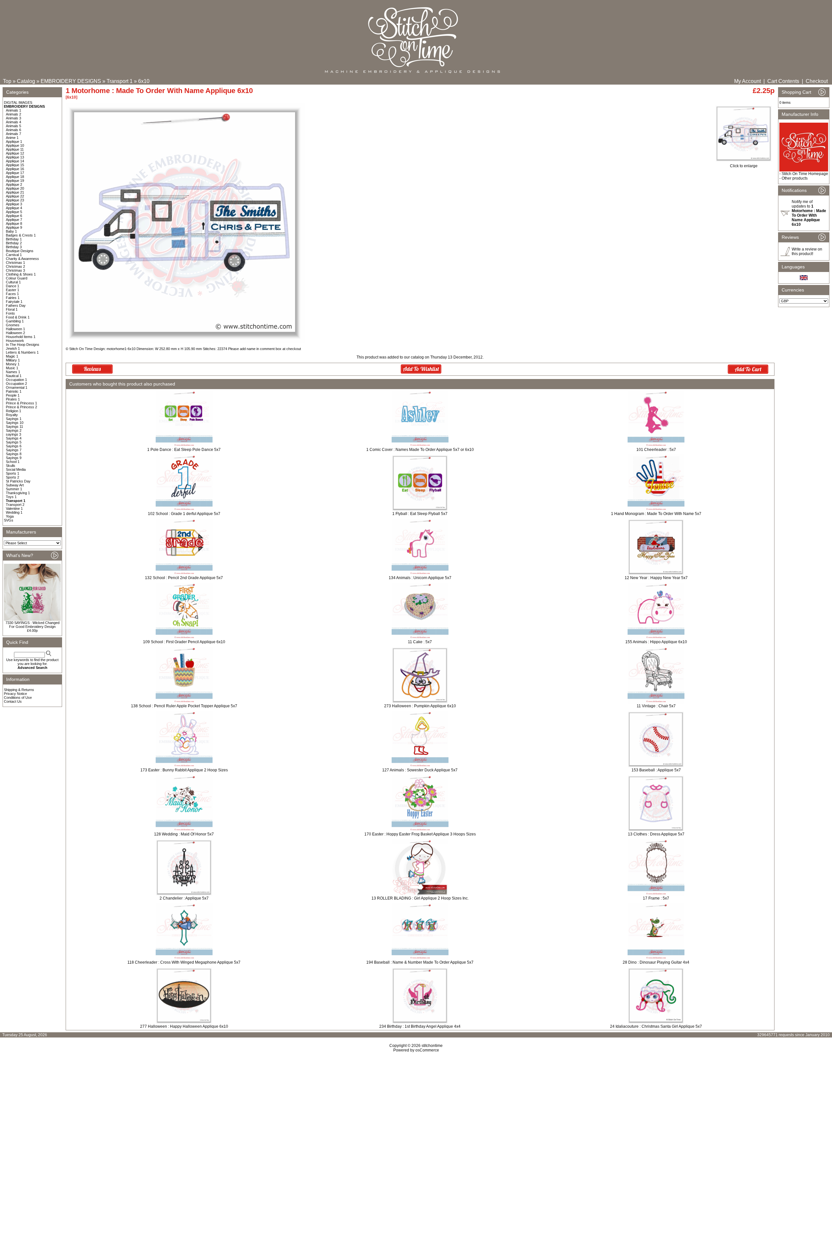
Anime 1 (12, 138)
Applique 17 (15, 173)
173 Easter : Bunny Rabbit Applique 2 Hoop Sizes (184, 770)
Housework (15, 341)
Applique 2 (14, 184)
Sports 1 (12, 473)
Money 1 (13, 364)
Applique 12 (15, 153)
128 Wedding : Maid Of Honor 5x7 (184, 834)
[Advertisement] (416, 1108)
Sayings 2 (13, 430)
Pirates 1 (13, 399)
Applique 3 (14, 204)
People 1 (13, 395)
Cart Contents (783, 81)
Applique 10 (15, 145)
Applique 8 (14, 223)
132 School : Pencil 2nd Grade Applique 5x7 (184, 578)
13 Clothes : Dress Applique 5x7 (656, 834)
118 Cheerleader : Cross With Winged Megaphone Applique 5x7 (183, 962)
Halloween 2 (15, 333)
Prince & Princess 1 (21, 403)
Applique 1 (14, 141)
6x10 (144, 81)
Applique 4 (14, 208)
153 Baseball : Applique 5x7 (656, 770)
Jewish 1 (13, 348)
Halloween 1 (15, 329)
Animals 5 (13, 126)
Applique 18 (15, 177)
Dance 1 (12, 286)
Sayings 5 (13, 442)
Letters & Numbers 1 (22, 352)
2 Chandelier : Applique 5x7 (184, 898)
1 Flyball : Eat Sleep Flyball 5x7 (420, 513)
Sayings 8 (13, 454)
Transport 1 (120, 81)
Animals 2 (13, 114)
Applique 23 (15, 200)
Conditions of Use (18, 697)
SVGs (8, 520)
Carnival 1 (14, 255)
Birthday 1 (14, 239)
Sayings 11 (14, 426)
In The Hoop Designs (22, 344)
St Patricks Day (18, 481)
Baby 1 (11, 231)
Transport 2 (15, 505)
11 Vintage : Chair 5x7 (656, 706)
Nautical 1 (13, 376)
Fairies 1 (13, 298)
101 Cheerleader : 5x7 (656, 449)
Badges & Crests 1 (21, 235)
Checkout (817, 81)
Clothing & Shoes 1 (21, 274)
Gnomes (13, 325)
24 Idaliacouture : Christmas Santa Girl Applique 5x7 (656, 1026)
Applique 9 (14, 227)
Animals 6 (13, 130)
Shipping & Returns (19, 690)
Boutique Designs (19, 251)
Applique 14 (15, 161)
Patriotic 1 (13, 391)
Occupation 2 (16, 384)
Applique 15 (15, 165)
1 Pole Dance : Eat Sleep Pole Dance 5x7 (184, 449)
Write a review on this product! (807, 251)
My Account (747, 81)
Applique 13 (15, 157)
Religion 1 (13, 411)
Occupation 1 (16, 380)
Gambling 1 (15, 321)
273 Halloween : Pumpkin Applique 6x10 (420, 706)
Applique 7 (14, 220)
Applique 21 (15, 192)
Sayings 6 (13, 446)
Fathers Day (16, 305)
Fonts (10, 313)
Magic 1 (12, 356)
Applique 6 (14, 216)
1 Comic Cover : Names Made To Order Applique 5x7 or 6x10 (420, 449)
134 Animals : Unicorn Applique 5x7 (420, 578)
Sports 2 (12, 477)
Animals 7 (13, 134)
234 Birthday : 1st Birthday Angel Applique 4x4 (420, 1026)
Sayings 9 (13, 458)
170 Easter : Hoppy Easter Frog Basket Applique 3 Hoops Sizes (420, 834)
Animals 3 (13, 118)
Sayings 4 (13, 438)
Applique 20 (15, 188)
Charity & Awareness (22, 259)
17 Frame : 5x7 (656, 898)
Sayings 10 (14, 423)
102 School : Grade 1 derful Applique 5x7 (184, 513)
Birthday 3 (14, 247)
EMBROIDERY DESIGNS (71, 81)
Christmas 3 (15, 270)
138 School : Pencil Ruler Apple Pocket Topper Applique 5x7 (184, 706)
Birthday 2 (14, 243)
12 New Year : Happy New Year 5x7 (656, 578)
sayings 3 (13, 434)
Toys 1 (11, 497)
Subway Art (15, 485)
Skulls (10, 466)
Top (7, 81)
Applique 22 (15, 196)
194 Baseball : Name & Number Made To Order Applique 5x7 (420, 962)
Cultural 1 (13, 282)
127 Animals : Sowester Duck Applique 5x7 (420, 770)
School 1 (13, 462)
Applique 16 (15, 169)
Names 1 (13, 372)
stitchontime (432, 1045)
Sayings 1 (13, 419)
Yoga (10, 516)
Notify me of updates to (809, 213)
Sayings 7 (13, 450)
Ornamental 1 (16, 387)
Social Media (16, 469)
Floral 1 (12, 309)
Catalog (26, 81)
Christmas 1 (15, 262)
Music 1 (12, 368)
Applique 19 (15, 181)
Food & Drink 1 (18, 317)
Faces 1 (12, 294)
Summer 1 (14, 489)
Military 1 (13, 360)
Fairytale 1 (14, 302)
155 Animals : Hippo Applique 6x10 (656, 642)
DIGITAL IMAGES (18, 102)
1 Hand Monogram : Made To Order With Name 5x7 (656, 513)
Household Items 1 (20, 337)
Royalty (12, 415)
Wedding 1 (14, 512)
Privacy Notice (15, 694)
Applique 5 (14, 212)
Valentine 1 (14, 508)
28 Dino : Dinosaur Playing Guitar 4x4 (656, 962)
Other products (795, 178)
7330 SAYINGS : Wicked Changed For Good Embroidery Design (32, 625)
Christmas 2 (15, 266)
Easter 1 (12, 290)
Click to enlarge (744, 166)
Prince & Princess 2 (21, 407)
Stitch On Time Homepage (805, 173)
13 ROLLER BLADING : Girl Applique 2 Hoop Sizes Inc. (420, 898)
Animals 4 (13, 122)
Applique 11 (15, 149)
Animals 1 (13, 110)
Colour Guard (16, 278)
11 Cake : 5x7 (420, 642)
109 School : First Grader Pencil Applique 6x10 (184, 642)
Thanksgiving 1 (18, 493)
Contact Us (13, 701)
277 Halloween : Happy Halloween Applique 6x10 (184, 1026)
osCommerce (427, 1050)
